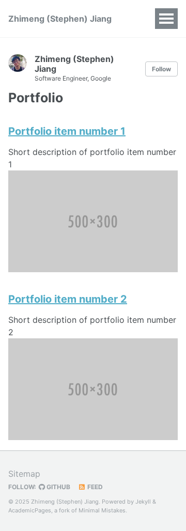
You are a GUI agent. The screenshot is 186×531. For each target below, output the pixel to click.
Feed (94, 487)
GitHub (57, 487)
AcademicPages (29, 510)
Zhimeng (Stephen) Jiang (60, 18)
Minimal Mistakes (102, 510)
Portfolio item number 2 (67, 299)
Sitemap (24, 473)
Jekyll (143, 501)
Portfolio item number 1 (67, 131)
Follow (161, 69)
